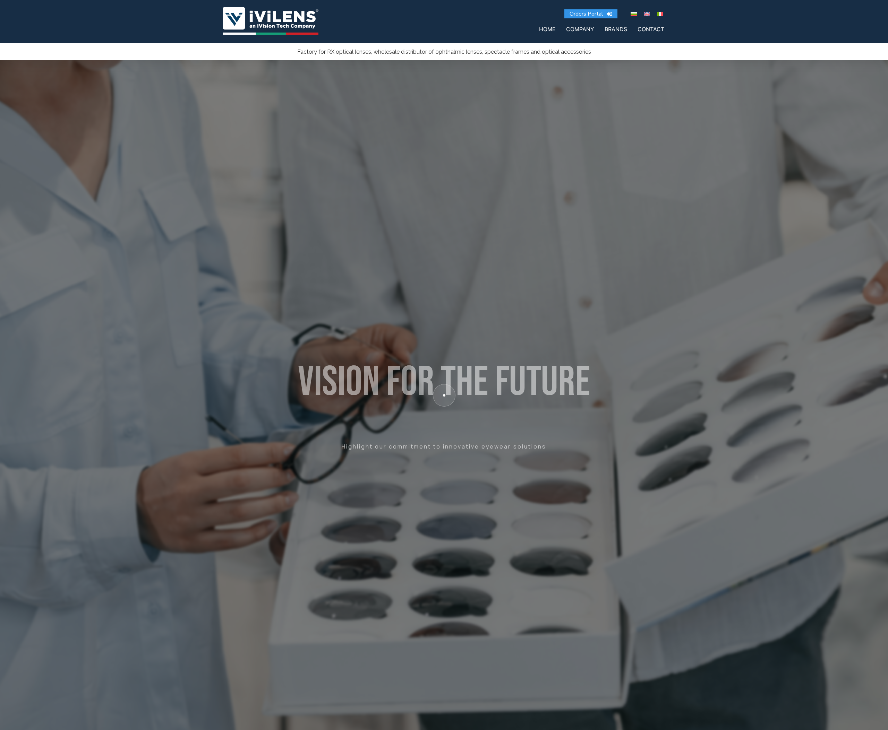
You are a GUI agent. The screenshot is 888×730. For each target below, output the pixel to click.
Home (547, 29)
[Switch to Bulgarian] (633, 13)
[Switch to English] (647, 13)
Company (580, 29)
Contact (651, 29)
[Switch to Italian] (660, 13)
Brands (616, 29)
